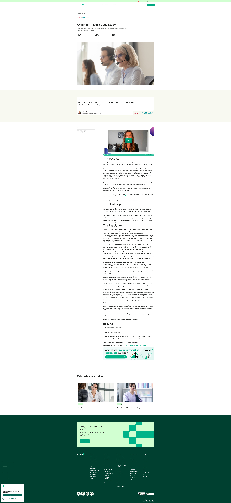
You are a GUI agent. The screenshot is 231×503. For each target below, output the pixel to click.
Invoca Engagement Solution (120, 459)
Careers (144, 465)
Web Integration (133, 475)
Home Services (120, 478)
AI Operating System (94, 460)
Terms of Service (146, 476)
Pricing (91, 478)
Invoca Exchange (93, 472)
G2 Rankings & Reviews (134, 471)
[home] (80, 5)
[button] (142, 1)
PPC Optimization (106, 471)
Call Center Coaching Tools (108, 473)
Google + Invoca (93, 474)
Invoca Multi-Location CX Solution (121, 466)
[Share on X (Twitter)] (78, 131)
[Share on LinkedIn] (84, 131)
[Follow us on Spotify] (150, 500)
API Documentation (133, 477)
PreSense (105, 465)
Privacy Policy (146, 472)
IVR (104, 482)
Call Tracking (105, 460)
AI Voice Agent (106, 458)
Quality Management (107, 467)
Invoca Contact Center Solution (121, 462)
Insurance (119, 480)
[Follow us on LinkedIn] (143, 500)
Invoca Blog (132, 456)
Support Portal (133, 473)
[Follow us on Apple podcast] (153, 500)
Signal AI (105, 463)
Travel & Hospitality (120, 486)
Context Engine (93, 463)
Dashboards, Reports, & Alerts (94, 466)
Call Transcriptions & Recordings (107, 478)
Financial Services (120, 473)
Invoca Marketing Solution (122, 456)
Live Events (132, 467)
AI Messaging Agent (107, 456)
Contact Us (145, 467)
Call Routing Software (107, 475)
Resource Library (133, 460)
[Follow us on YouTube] (146, 500)
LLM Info (131, 479)
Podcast (131, 463)
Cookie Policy (145, 474)
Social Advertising (93, 476)
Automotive (119, 471)
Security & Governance (94, 470)
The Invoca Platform (94, 458)
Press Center (145, 460)
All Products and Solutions (95, 456)
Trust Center (145, 458)
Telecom (118, 484)
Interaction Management (108, 480)
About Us (145, 456)
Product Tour (132, 469)
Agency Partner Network (148, 463)
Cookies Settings (12, 498)
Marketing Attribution (107, 469)
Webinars (132, 465)
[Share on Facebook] (81, 131)
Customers (132, 458)
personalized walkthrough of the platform (136, 345)
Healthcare (119, 475)
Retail (118, 482)
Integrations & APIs (93, 468)
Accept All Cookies (12, 495)
